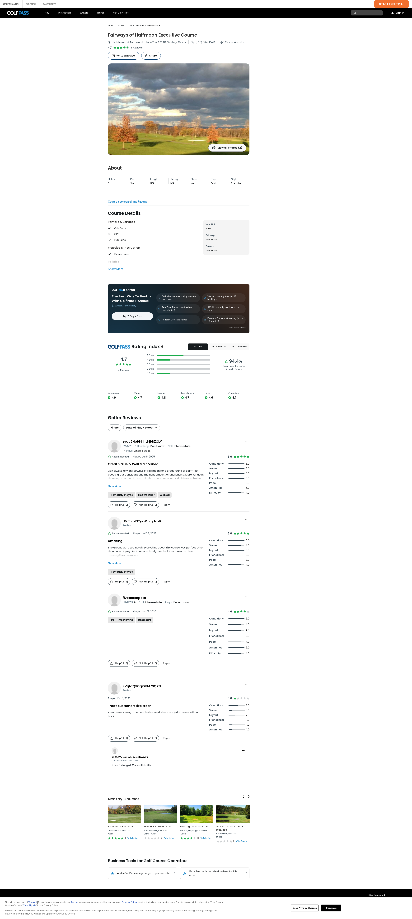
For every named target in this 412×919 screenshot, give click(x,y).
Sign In (400, 13)
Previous (243, 796)
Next (248, 796)
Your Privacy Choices (305, 907)
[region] (206, 908)
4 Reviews (137, 47)
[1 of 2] (178, 109)
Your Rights (29, 905)
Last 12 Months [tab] (239, 346)
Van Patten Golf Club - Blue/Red (229, 828)
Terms (74, 902)
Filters (115, 427)
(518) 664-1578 (205, 42)
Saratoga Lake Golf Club (194, 826)
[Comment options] (243, 750)
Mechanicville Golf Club (158, 826)
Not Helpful (148, 505)
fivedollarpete (134, 597)
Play (47, 12)
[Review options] (246, 441)
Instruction (64, 12)
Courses (120, 25)
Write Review (132, 838)
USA (130, 25)
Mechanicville (153, 25)
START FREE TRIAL (391, 4)
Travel (100, 12)
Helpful (121, 505)
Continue (331, 907)
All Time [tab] (197, 346)
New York (140, 25)
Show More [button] (115, 269)
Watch (84, 12)
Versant (32, 902)
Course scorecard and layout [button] (127, 202)
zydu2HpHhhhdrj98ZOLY (142, 441)
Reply (166, 505)
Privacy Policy (129, 902)
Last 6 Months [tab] (218, 346)
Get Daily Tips (121, 12)
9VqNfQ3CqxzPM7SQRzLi (142, 686)
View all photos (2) (229, 148)
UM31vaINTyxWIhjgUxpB (142, 521)
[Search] (355, 12)
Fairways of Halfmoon (121, 826)
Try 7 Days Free (132, 316)
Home (110, 25)
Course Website (234, 42)
